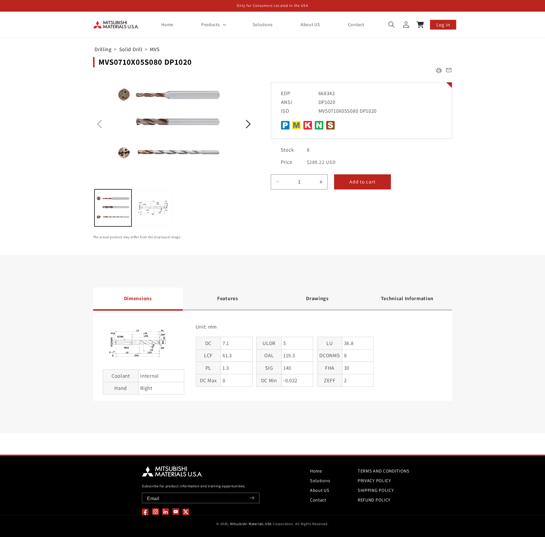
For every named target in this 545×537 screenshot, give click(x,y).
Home (316, 471)
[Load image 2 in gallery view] (153, 207)
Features (227, 298)
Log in (443, 24)
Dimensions (138, 298)
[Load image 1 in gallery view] (113, 207)
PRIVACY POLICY (374, 481)
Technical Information (407, 298)
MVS (155, 49)
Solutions (320, 481)
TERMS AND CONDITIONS (384, 471)
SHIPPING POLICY (376, 490)
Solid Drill (130, 49)
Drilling (103, 49)
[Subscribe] (252, 498)
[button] (213, 25)
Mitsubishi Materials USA (251, 523)
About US (320, 490)
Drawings (317, 298)
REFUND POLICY (374, 500)
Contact (318, 500)
